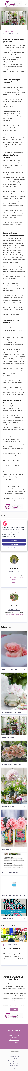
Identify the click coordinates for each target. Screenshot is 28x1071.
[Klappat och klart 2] (14, 725)
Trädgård (10, 479)
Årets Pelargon (14, 1042)
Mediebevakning (14, 1056)
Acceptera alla (14, 544)
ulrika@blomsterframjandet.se (14, 614)
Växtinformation (14, 1040)
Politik (16, 474)
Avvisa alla (14, 540)
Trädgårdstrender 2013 (12, 948)
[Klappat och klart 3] (14, 786)
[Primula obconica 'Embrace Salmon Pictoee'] (14, 751)
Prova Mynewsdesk (14, 1061)
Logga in (14, 1068)
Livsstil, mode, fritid (8, 474)
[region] (14, 535)
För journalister (14, 1063)
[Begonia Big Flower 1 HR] (14, 649)
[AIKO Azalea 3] (14, 828)
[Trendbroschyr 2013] (14, 907)
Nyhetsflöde (14, 1065)
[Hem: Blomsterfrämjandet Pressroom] (13, 4)
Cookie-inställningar (14, 547)
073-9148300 (14, 617)
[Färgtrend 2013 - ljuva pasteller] (14, 861)
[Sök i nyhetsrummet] (26, 4)
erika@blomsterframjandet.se (14, 577)
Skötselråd (14, 1037)
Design (21, 474)
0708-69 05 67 (14, 580)
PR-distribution (14, 1058)
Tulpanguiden (14, 582)
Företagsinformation (9, 477)
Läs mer (14, 1009)
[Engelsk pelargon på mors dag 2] (14, 691)
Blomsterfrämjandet (14, 1035)
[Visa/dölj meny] (2, 3)
